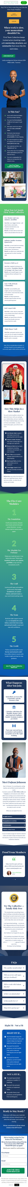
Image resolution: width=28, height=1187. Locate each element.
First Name (5, 1152)
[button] (12, 879)
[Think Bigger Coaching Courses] (11, 2)
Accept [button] (16, 1185)
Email (3, 1161)
